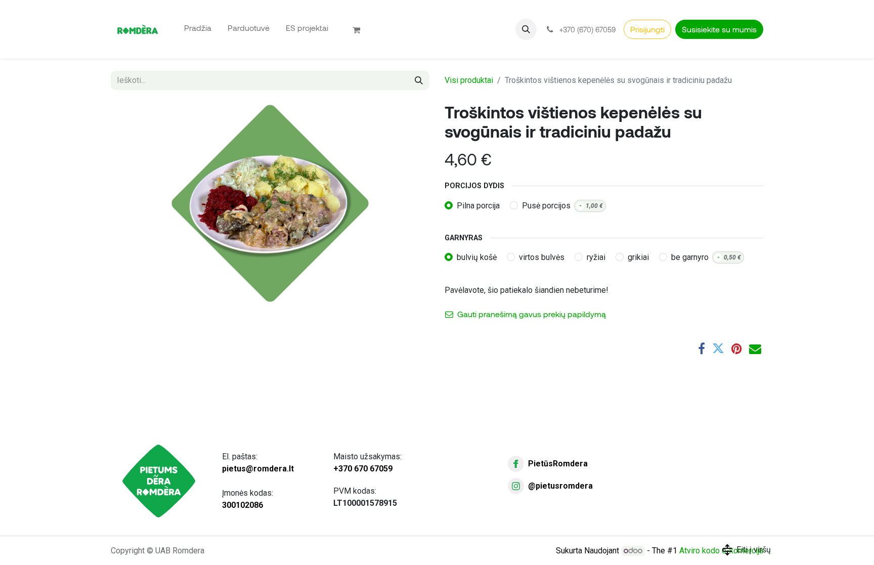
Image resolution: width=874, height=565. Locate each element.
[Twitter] (718, 348)
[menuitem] (197, 27)
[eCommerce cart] (361, 29)
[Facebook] (701, 348)
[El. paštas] (755, 348)
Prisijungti (647, 29)
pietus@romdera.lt (258, 468)
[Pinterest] (736, 348)
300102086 (242, 505)
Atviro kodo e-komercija (721, 550)
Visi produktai (469, 80)
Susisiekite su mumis (719, 29)
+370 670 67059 (362, 468)
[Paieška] (418, 80)
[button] (526, 29)
